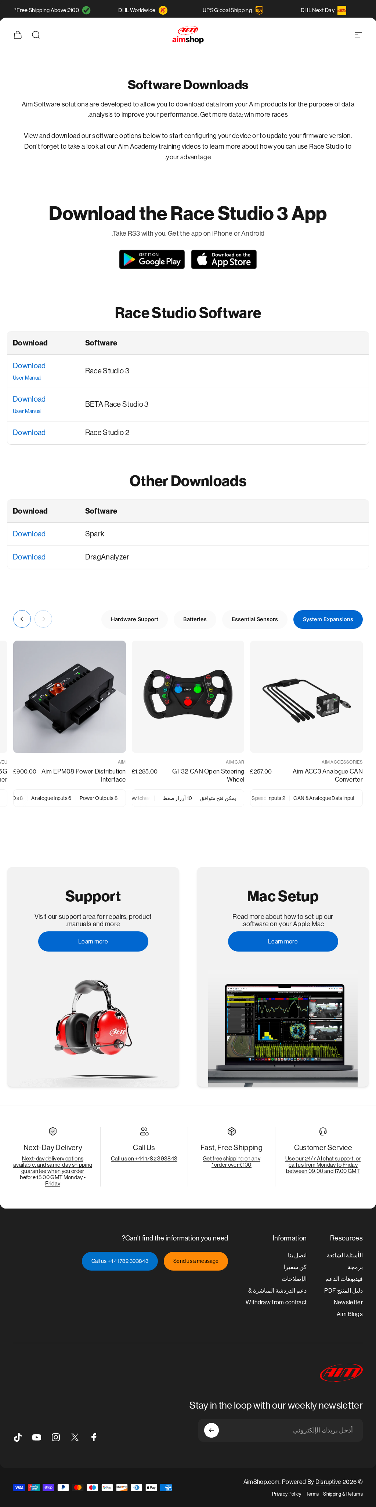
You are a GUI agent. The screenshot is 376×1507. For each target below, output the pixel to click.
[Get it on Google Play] (152, 259)
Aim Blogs (350, 1314)
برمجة (355, 1267)
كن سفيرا (295, 1267)
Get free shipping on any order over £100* (231, 1161)
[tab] (328, 619)
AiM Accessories (342, 762)
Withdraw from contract (276, 1302)
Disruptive (328, 1481)
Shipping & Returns (343, 1494)
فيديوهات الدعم (344, 1278)
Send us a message (195, 1261)
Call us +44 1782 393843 (119, 1261)
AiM (122, 762)
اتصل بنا (297, 1255)
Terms (312, 1494)
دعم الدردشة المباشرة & (277, 1290)
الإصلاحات (294, 1278)
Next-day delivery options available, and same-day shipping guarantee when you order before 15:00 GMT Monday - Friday (52, 1171)
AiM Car (235, 762)
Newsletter (348, 1302)
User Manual (27, 378)
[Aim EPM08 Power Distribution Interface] (69, 697)
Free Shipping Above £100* (46, 10)
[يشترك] (211, 1430)
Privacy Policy (286, 1494)
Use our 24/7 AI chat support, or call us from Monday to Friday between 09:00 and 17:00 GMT (323, 1164)
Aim (124, 146)
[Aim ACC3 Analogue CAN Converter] (306, 697)
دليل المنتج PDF (343, 1290)
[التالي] (22, 619)
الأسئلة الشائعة (345, 1255)
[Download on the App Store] (224, 259)
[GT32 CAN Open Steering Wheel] (188, 697)
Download (29, 366)
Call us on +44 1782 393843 (144, 1158)
